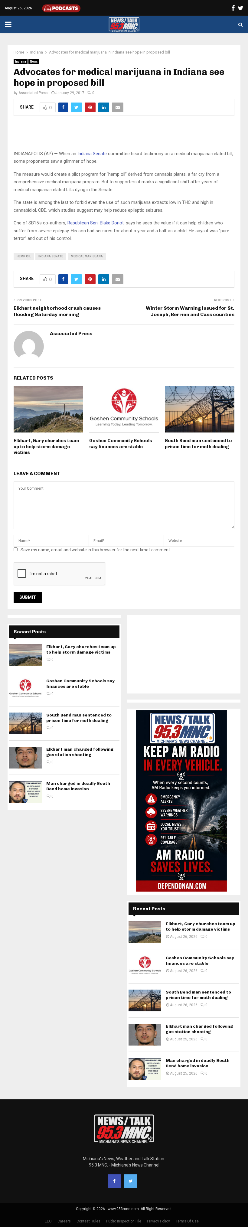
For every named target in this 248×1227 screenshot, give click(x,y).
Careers (64, 1221)
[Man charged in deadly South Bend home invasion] (25, 792)
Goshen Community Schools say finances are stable (120, 443)
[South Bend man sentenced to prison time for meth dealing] (25, 723)
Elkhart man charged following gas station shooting (79, 752)
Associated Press (33, 93)
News (34, 61)
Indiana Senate (92, 153)
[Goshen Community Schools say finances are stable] (25, 689)
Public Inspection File (123, 1221)
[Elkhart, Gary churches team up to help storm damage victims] (25, 655)
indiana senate (50, 256)
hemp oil (24, 256)
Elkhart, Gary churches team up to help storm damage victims (46, 446)
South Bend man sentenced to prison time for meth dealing (198, 443)
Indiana (20, 61)
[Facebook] (114, 1181)
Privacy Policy (158, 1221)
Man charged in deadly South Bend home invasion (78, 786)
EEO (48, 1221)
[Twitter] (130, 1181)
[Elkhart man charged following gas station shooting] (25, 758)
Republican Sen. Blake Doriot (95, 223)
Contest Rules (88, 1221)
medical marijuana (87, 256)
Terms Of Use (187, 1221)
